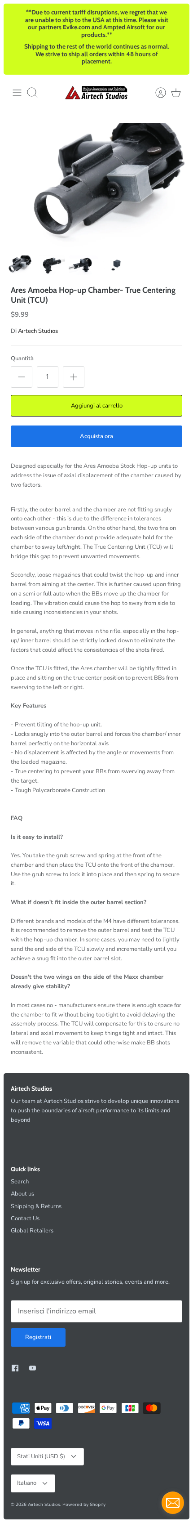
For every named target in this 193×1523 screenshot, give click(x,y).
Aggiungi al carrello (97, 406)
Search (20, 1182)
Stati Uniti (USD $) (41, 1456)
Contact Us (25, 1218)
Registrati (38, 1337)
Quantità (22, 358)
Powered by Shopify (83, 1504)
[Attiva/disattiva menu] (17, 93)
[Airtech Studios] (96, 92)
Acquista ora (96, 436)
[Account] (156, 93)
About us (22, 1194)
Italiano (26, 1483)
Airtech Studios (38, 331)
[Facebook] (15, 1368)
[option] (96, 187)
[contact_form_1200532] (173, 1503)
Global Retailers (32, 1231)
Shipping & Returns (36, 1206)
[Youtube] (32, 1368)
